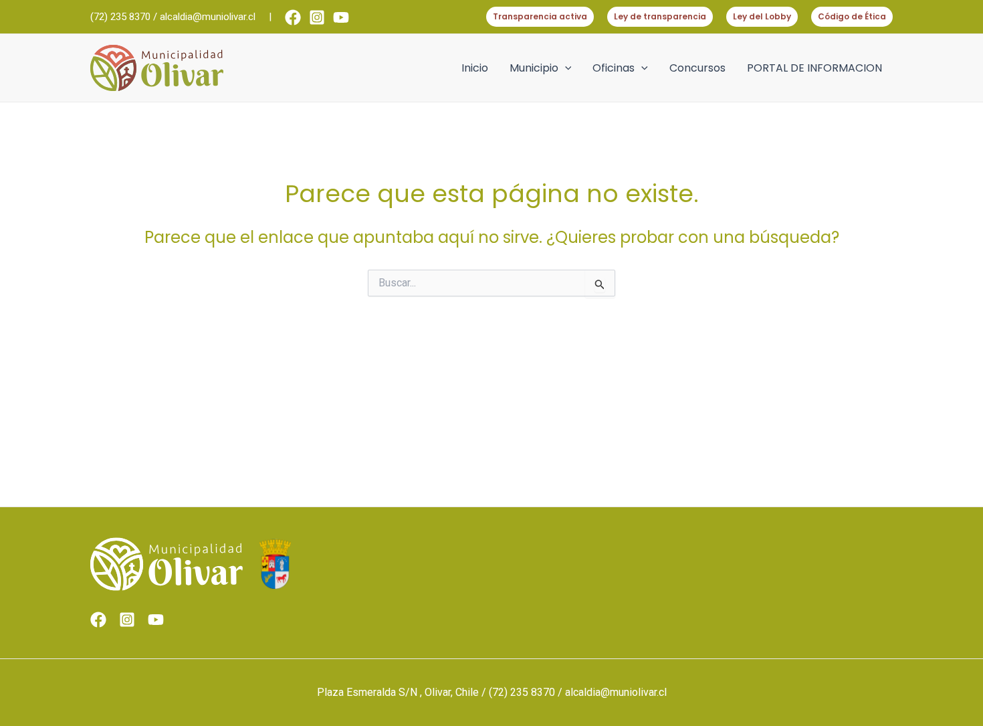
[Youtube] (341, 17)
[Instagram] (317, 17)
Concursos (697, 68)
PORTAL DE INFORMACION (814, 68)
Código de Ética (852, 16)
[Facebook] (293, 17)
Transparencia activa (540, 16)
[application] (565, 68)
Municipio (534, 68)
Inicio (474, 68)
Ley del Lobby (762, 16)
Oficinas (613, 68)
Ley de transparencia (660, 16)
